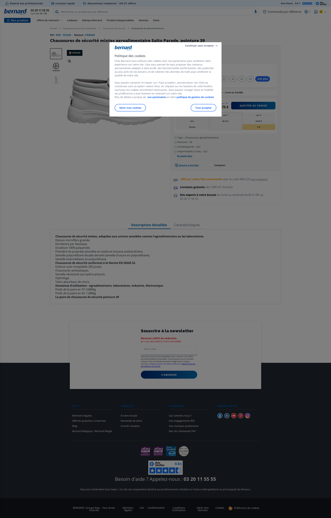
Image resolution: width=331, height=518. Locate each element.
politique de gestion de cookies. (195, 97)
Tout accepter (203, 107)
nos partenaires (156, 97)
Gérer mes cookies (130, 107)
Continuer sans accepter (199, 45)
